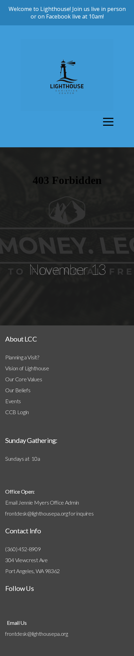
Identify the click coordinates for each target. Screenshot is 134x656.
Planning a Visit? (22, 357)
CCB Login (17, 412)
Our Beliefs (17, 390)
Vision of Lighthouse (27, 368)
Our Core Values (23, 379)
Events (13, 401)
